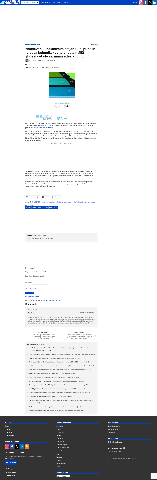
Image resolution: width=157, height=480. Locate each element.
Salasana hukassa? (32, 297)
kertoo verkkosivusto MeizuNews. (42, 128)
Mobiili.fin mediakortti (115, 442)
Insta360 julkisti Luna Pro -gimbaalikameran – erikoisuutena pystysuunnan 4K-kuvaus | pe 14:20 (57, 389)
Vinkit (58, 429)
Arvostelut (60, 426)
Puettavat (60, 438)
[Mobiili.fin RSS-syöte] (27, 446)
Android (34, 44)
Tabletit (59, 435)
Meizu (50, 207)
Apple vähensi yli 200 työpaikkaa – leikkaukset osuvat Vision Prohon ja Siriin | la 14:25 (54, 358)
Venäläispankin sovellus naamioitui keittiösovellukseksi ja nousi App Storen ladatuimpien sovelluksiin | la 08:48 (61, 366)
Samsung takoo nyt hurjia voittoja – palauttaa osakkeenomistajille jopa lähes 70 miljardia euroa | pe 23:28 (60, 369)
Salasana (28, 283)
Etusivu (7, 426)
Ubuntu (55, 207)
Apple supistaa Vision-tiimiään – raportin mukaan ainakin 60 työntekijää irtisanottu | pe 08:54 (56, 407)
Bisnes (59, 460)
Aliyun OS (28, 207)
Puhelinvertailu (9, 435)
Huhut (58, 466)
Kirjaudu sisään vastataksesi (87, 312)
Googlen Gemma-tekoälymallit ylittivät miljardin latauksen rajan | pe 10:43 (50, 396)
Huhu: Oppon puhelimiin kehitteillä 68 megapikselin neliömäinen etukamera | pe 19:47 (54, 377)
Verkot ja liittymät (62, 444)
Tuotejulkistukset (62, 463)
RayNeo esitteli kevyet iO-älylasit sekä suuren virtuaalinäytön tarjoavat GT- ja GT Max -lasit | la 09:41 (59, 362)
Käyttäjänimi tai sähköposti (34, 276)
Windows (60, 457)
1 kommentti (94, 44)
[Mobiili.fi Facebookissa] (145, 2)
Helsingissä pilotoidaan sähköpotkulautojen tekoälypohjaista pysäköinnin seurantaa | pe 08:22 (56, 410)
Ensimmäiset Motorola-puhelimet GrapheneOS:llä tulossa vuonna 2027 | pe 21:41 (53, 373)
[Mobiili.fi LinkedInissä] (154, 2)
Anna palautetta (113, 429)
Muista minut (31, 289)
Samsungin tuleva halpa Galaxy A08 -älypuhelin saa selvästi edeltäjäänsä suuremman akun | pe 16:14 (59, 385)
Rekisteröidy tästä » (53, 300)
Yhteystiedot (112, 432)
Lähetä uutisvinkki (114, 426)
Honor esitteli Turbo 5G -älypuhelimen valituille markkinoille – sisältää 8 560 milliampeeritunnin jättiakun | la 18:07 (62, 354)
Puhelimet (8, 429)
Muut (38, 44)
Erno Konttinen (33, 60)
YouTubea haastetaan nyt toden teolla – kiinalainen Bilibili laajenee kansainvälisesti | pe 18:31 (56, 381)
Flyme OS (40, 207)
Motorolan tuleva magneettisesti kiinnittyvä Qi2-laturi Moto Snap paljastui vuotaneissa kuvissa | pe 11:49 (59, 392)
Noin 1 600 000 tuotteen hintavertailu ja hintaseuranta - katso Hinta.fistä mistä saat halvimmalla (62, 202)
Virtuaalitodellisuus (63, 448)
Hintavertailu (56, 2)
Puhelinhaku (9, 432)
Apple (58, 454)
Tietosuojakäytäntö (11, 472)
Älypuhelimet (28, 44)
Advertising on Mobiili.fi (115, 452)
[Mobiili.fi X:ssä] (150, 2)
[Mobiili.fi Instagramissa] (141, 2)
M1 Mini (46, 207)
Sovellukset (60, 441)
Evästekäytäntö (10, 475)
